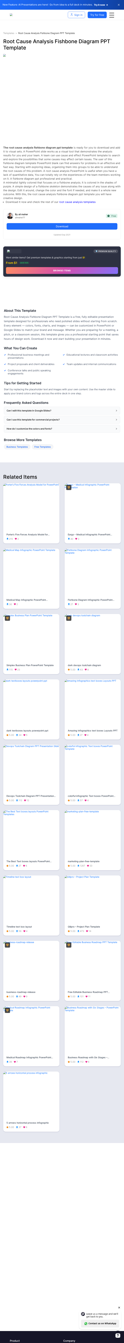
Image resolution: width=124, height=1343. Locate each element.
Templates (8, 33)
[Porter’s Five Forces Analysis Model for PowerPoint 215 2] (31, 484)
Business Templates (17, 446)
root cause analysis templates (77, 202)
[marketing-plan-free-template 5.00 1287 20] (93, 811)
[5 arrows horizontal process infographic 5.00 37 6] (31, 1073)
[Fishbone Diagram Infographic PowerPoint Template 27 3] (93, 552)
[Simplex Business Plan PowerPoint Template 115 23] (31, 615)
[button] (62, 410)
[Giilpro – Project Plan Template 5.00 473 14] (93, 876)
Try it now (101, 4)
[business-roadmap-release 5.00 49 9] (31, 942)
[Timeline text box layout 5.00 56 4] (31, 876)
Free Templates (42, 446)
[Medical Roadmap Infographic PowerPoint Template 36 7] (31, 1010)
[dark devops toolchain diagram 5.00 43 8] (93, 615)
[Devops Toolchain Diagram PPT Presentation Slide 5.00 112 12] (31, 746)
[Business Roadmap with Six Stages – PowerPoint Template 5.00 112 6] (93, 1010)
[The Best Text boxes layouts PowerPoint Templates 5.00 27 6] (31, 814)
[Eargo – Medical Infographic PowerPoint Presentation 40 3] (93, 487)
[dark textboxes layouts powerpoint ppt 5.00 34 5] (31, 680)
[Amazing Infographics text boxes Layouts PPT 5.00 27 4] (93, 680)
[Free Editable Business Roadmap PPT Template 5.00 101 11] (93, 942)
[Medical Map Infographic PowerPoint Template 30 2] (31, 550)
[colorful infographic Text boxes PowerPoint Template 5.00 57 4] (93, 748)
